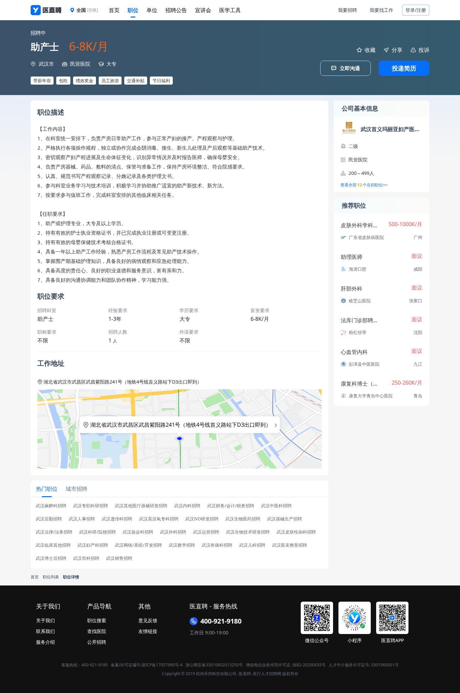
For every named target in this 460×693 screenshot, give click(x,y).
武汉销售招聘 (119, 558)
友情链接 (147, 631)
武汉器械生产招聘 (284, 519)
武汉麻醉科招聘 (51, 506)
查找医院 (96, 631)
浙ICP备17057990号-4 (162, 665)
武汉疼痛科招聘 (217, 545)
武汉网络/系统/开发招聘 (138, 545)
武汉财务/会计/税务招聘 (230, 506)
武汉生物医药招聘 (242, 519)
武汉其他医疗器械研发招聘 (141, 506)
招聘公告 (176, 10)
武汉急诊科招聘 (138, 532)
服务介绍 (45, 642)
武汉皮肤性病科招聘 (296, 532)
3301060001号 (385, 665)
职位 (133, 10)
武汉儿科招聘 (252, 545)
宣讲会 (203, 10)
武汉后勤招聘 (49, 519)
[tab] (47, 488)
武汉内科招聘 (187, 506)
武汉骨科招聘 (86, 558)
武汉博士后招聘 (51, 558)
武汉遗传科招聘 (117, 519)
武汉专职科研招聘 (90, 506)
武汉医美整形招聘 (289, 545)
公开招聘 (96, 642)
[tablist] (179, 489)
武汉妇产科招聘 (92, 545)
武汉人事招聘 (82, 519)
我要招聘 (347, 10)
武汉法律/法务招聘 (54, 532)
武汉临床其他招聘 (53, 545)
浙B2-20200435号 (309, 665)
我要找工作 (381, 10)
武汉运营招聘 (206, 532)
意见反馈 (147, 620)
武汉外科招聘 (173, 532)
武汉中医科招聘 (276, 506)
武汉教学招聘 (182, 545)
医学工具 (230, 10)
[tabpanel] (179, 534)
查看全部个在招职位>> (364, 185)
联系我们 (45, 631)
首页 (114, 10)
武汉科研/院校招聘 (97, 532)
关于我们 (45, 620)
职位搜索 (96, 620)
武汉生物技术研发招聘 (248, 532)
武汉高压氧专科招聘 (158, 519)
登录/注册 (415, 10)
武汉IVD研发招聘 (202, 519)
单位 (151, 10)
